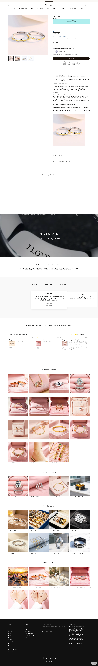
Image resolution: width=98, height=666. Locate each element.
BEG (59, 8)
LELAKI (36, 8)
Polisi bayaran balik (29, 633)
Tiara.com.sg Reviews (29, 627)
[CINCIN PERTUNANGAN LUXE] (59, 383)
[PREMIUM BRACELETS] (59, 486)
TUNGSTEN (54, 8)
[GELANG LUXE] (39, 429)
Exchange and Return (29, 631)
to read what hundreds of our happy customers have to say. (49, 326)
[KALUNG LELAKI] (39, 542)
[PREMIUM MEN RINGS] (59, 542)
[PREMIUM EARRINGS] (39, 486)
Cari (26, 637)
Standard (74, 38)
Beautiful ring (40, 340)
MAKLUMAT (81, 8)
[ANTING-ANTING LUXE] (18, 429)
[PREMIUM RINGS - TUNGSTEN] (80, 542)
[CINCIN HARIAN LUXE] (39, 406)
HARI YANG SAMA (21, 8)
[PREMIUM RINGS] (80, 383)
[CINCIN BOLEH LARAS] (59, 406)
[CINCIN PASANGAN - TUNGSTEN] (18, 383)
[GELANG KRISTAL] (80, 429)
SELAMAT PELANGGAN (73, 8)
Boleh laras (56, 33)
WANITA (31, 8)
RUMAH (15, 8)
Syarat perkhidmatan (29, 635)
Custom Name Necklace (64, 347)
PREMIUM (26, 8)
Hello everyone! (67, 340)
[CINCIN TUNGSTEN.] (39, 519)
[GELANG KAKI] (39, 452)
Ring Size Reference (29, 629)
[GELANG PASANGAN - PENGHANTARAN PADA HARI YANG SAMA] (18, 599)
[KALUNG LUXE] (80, 406)
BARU (63, 8)
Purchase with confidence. (71, 66)
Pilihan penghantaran (60, 36)
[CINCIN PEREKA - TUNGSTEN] (80, 486)
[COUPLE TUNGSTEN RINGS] (18, 519)
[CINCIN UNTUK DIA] (80, 519)
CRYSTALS (48, 8)
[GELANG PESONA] (18, 452)
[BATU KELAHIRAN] (59, 452)
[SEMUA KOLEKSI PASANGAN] (18, 576)
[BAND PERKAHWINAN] (59, 576)
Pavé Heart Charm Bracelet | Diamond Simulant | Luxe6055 (12, 347)
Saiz (54, 31)
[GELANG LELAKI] (18, 542)
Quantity (56, 42)
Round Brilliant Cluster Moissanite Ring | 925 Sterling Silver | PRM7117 (38, 349)
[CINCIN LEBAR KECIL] (18, 406)
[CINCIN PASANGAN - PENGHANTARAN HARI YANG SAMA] (80, 576)
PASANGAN (42, 8)
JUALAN (66, 8)
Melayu (39, 658)
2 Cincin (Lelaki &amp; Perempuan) (62, 28)
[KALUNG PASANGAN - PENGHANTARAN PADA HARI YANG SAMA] (39, 599)
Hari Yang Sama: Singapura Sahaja (61, 38)
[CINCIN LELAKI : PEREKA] (59, 519)
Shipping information (60, 155)
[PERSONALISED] (39, 383)
